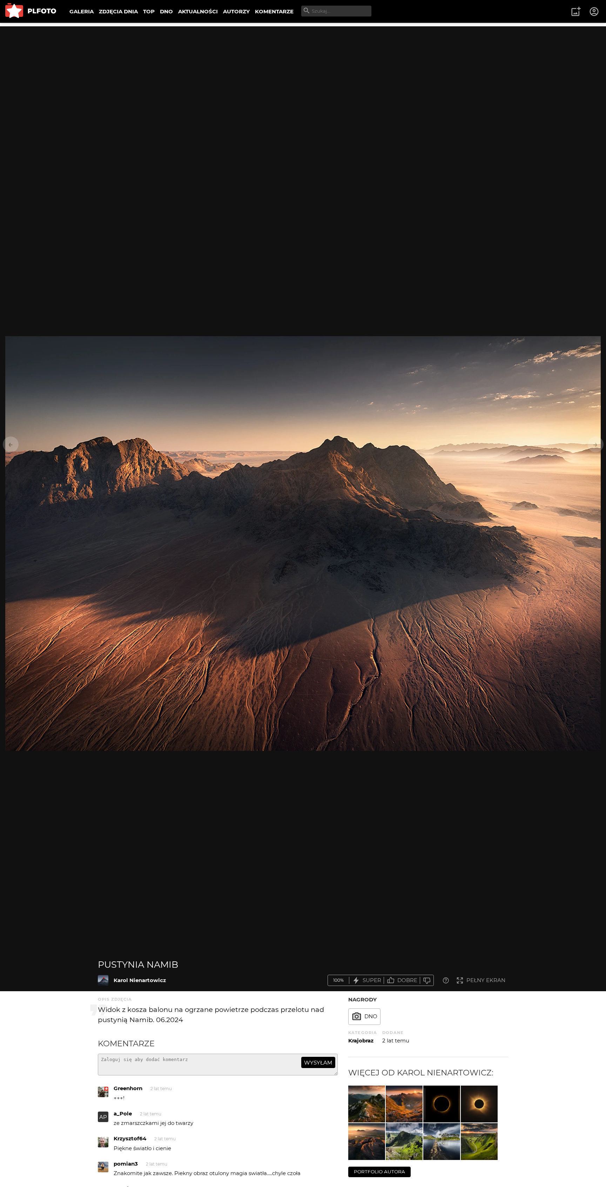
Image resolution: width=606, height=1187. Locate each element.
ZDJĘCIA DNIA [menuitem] (118, 11)
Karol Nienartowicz (140, 980)
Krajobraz (360, 1040)
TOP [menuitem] (149, 11)
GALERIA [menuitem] (81, 11)
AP (103, 1117)
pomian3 (126, 1163)
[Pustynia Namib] (103, 980)
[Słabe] (427, 980)
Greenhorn (128, 1088)
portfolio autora (379, 1171)
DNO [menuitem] (166, 11)
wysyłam (318, 1062)
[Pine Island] (441, 1141)
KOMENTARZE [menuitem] (274, 11)
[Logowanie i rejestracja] (594, 11)
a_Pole (123, 1113)
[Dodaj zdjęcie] (576, 11)
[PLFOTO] (30, 11)
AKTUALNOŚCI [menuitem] (198, 11)
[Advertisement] (303, 75)
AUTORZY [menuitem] (236, 11)
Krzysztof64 (130, 1138)
